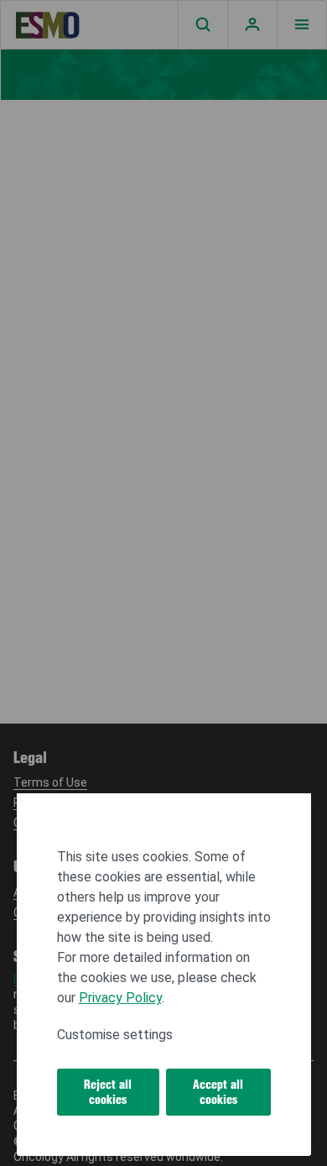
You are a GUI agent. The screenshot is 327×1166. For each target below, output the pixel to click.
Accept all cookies (218, 1092)
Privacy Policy (120, 998)
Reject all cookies (108, 1092)
